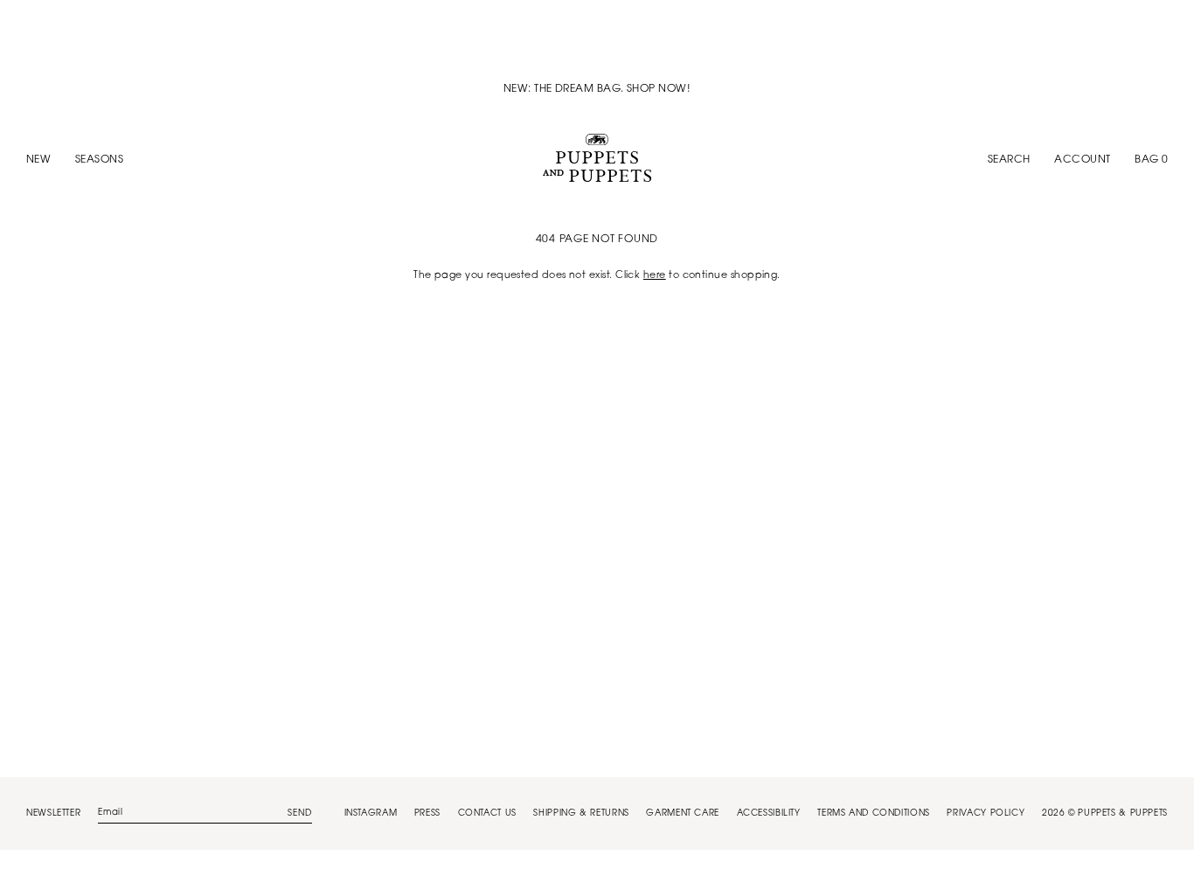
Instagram (371, 814)
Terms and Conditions (873, 814)
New (38, 160)
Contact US (487, 814)
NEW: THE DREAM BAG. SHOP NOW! (597, 89)
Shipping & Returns (580, 814)
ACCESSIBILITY (769, 814)
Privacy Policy (985, 814)
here (654, 276)
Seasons (99, 160)
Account (1082, 160)
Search (1009, 160)
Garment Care (682, 814)
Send (300, 814)
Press (427, 814)
